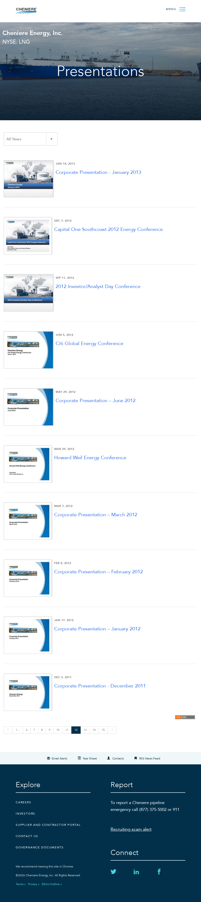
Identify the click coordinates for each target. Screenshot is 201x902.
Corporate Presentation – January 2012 (97, 628)
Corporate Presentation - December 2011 (100, 686)
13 (85, 730)
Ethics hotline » (52, 884)
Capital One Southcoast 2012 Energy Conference (108, 229)
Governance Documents (40, 847)
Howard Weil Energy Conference (90, 457)
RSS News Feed (149, 758)
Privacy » (33, 884)
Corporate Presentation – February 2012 (98, 571)
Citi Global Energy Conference (89, 343)
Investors (25, 814)
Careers (23, 802)
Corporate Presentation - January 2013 (98, 172)
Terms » (21, 884)
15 (103, 730)
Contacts (118, 758)
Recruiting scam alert (131, 829)
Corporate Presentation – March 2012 (95, 514)
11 (66, 730)
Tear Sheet (90, 758)
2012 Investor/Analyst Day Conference (98, 286)
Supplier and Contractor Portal (48, 825)
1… (18, 730)
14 (94, 730)
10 (57, 730)
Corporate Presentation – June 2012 (96, 400)
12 (76, 730)
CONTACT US (27, 836)
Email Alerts (59, 758)
